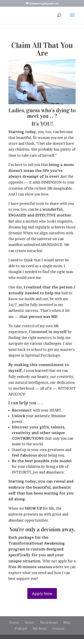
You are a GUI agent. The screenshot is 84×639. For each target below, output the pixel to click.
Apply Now (42, 593)
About (29, 622)
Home (14, 622)
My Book (40, 628)
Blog (66, 622)
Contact (58, 628)
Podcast (21, 628)
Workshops (49, 622)
